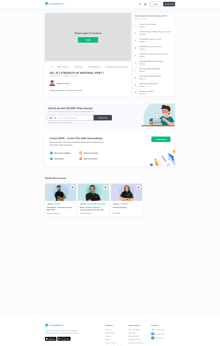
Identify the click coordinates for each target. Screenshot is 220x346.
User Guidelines (134, 329)
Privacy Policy (110, 343)
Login (88, 40)
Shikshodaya (110, 333)
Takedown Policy (134, 339)
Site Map (131, 333)
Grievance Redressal (135, 343)
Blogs (107, 339)
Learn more (161, 139)
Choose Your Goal (80, 4)
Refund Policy (133, 336)
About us (108, 329)
